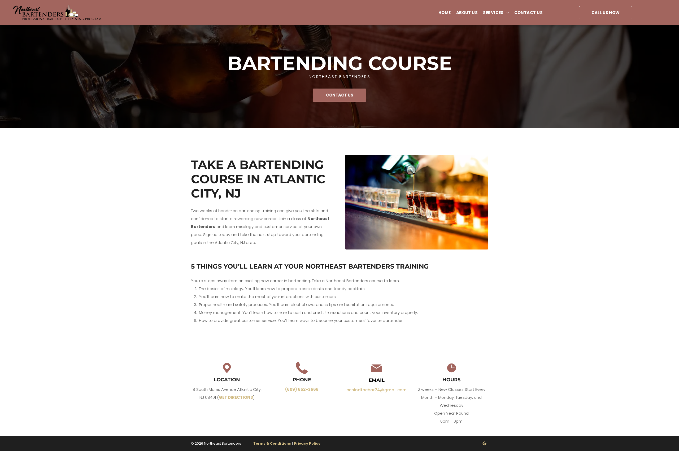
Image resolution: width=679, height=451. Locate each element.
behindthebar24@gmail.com (376, 390)
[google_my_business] (484, 444)
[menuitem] (442, 13)
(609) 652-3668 (302, 389)
